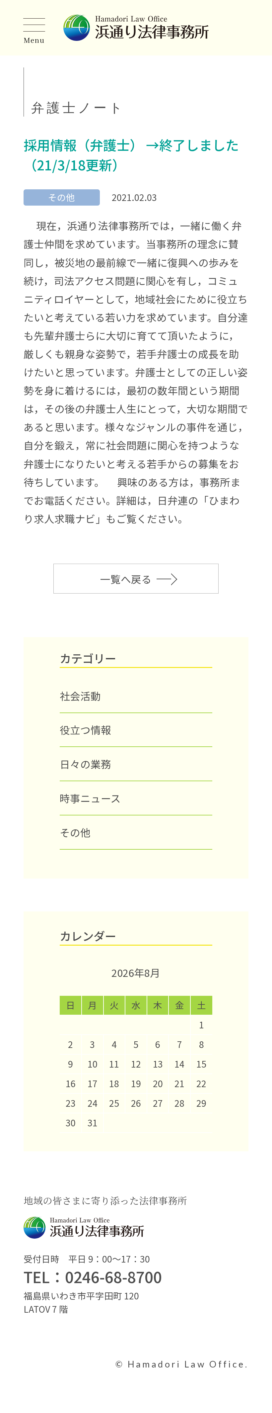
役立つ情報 (85, 729)
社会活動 (80, 695)
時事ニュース (90, 798)
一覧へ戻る (126, 578)
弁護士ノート (78, 107)
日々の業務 (85, 763)
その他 (75, 832)
